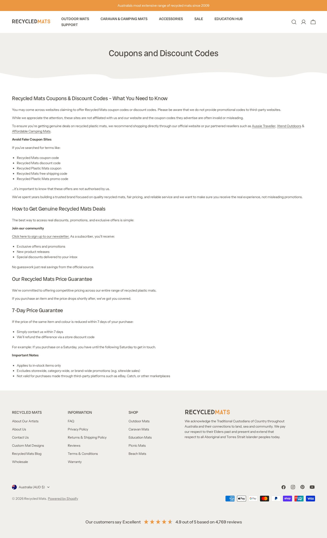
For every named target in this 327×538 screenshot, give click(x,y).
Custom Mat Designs (28, 445)
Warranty (75, 462)
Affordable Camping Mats (31, 131)
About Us (19, 429)
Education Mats (140, 437)
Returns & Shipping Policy (87, 437)
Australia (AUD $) (32, 487)
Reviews (74, 445)
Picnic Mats (137, 445)
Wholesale (20, 462)
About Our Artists (25, 421)
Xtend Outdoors (289, 126)
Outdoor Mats (139, 421)
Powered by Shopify (63, 498)
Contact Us (20, 437)
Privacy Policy (78, 429)
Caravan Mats (139, 429)
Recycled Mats (35, 498)
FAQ (71, 421)
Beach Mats (137, 453)
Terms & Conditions (83, 453)
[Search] (294, 22)
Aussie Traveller (263, 126)
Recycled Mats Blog (26, 453)
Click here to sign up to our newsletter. (40, 236)
